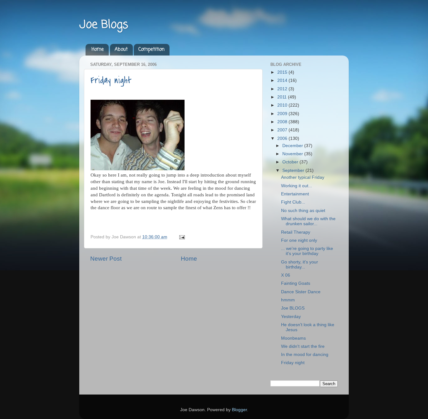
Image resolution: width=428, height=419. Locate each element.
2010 (283, 105)
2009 (283, 113)
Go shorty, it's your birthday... (299, 264)
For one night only (299, 240)
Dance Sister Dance (301, 291)
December (293, 145)
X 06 (285, 275)
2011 (282, 97)
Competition (151, 49)
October (291, 162)
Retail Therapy (295, 232)
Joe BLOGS (293, 308)
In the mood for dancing (304, 354)
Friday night (111, 80)
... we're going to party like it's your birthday (307, 251)
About (121, 49)
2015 (283, 72)
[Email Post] (181, 237)
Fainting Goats (295, 283)
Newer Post (106, 258)
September (293, 170)
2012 (283, 89)
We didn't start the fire (303, 346)
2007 (283, 130)
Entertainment (295, 194)
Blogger (239, 409)
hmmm (288, 300)
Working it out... (296, 185)
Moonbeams (293, 338)
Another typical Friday (302, 177)
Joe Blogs (103, 25)
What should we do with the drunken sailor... (308, 221)
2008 (283, 121)
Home (97, 49)
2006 (283, 138)
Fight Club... (293, 202)
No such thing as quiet (303, 210)
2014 (283, 80)
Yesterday (291, 316)
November (293, 153)
